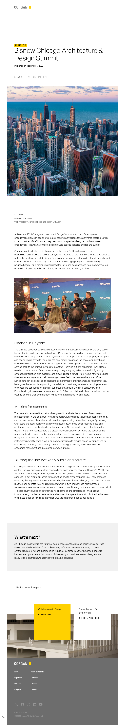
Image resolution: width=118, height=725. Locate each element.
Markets (17, 684)
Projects (17, 689)
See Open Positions (89, 618)
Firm (16, 672)
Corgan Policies (20, 712)
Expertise (18, 678)
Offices (34, 684)
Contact (34, 689)
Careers (34, 678)
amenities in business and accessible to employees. (42, 488)
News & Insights (37, 672)
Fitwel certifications (47, 391)
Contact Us (44, 615)
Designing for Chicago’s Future (31, 255)
